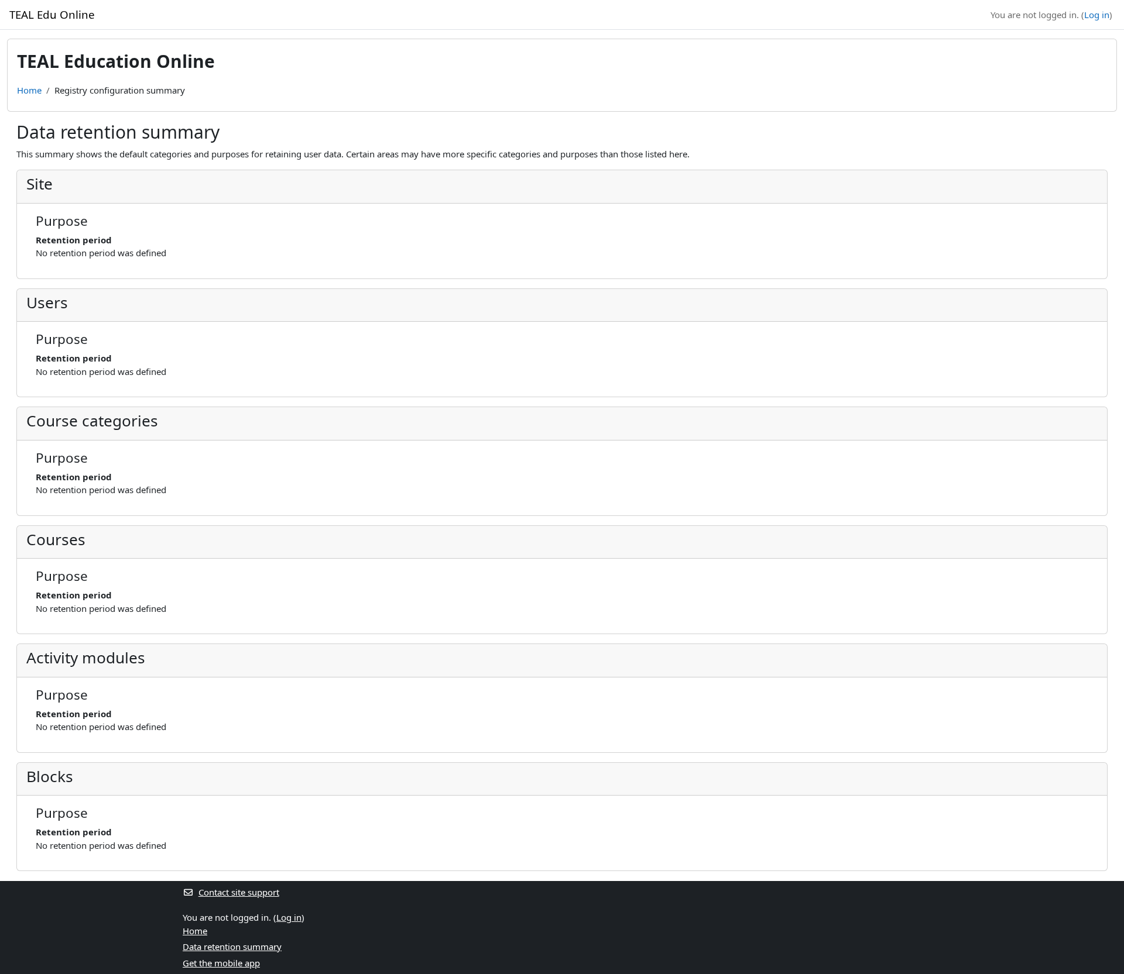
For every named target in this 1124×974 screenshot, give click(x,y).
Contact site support (238, 892)
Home (29, 90)
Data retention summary (232, 946)
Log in (1096, 14)
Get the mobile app (221, 963)
